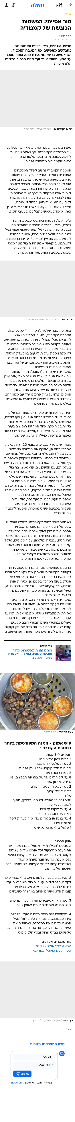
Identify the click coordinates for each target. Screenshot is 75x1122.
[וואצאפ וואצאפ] (13, 5)
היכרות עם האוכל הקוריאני (52, 951)
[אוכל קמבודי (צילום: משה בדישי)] (37, 704)
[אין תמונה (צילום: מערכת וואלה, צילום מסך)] (37, 992)
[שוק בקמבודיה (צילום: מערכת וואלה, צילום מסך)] (37, 292)
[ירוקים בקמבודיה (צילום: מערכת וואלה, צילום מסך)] (37, 101)
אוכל (68, 1029)
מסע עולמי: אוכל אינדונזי (53, 946)
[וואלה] (37, 5)
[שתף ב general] (7, 5)
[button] (59, 5)
